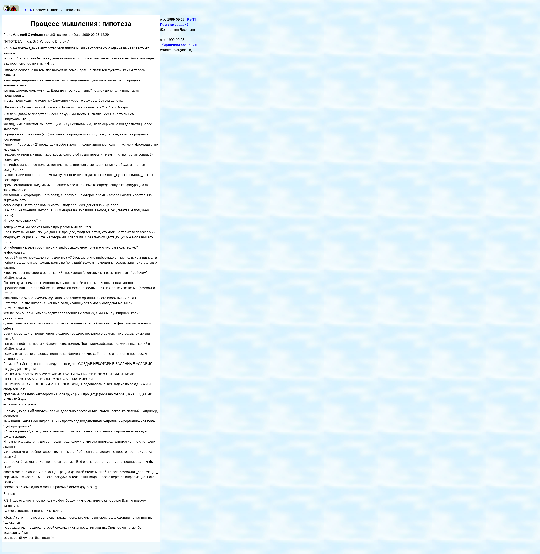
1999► (27, 10)
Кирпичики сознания (179, 45)
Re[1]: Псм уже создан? (178, 22)
